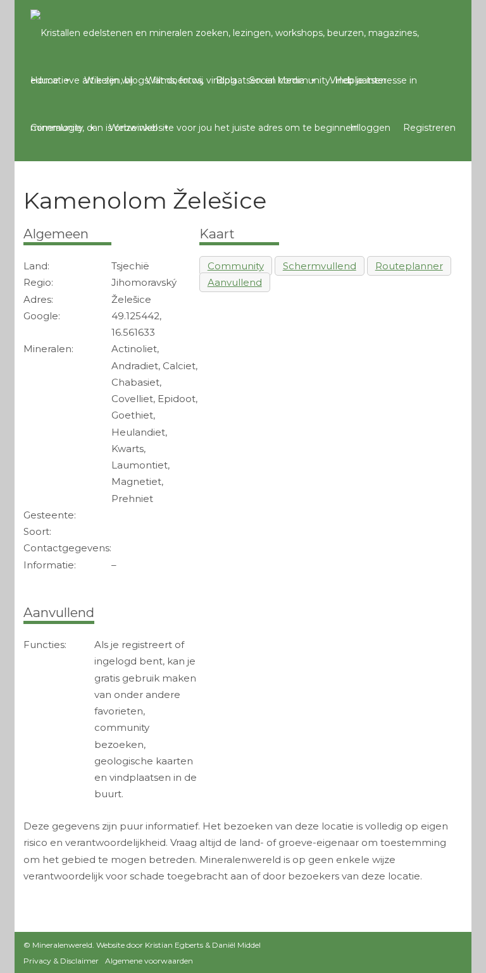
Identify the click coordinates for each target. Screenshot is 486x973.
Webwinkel (133, 127)
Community (57, 127)
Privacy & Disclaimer (61, 960)
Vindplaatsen (358, 80)
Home (44, 80)
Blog (226, 80)
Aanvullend (235, 282)
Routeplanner (409, 266)
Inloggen (370, 127)
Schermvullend (319, 266)
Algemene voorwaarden (149, 960)
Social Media (276, 80)
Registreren (429, 127)
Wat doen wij (174, 80)
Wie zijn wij (108, 80)
